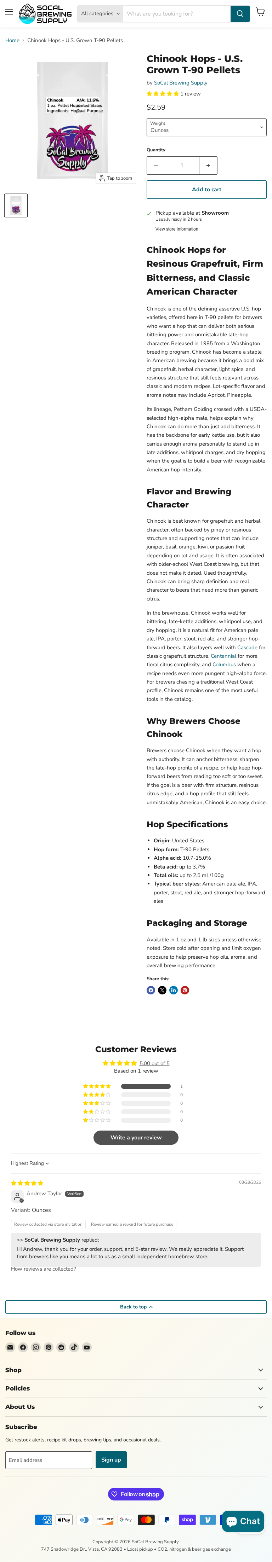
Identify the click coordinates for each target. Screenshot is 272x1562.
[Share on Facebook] (151, 990)
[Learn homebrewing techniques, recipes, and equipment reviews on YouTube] (87, 1347)
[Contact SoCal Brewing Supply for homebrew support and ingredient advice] (10, 1347)
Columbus (224, 664)
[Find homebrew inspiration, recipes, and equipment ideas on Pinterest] (48, 1347)
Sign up (111, 1460)
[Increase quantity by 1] (208, 165)
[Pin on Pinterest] (185, 990)
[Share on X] (162, 990)
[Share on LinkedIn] (173, 990)
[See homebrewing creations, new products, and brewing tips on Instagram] (36, 1347)
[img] (27, 1183)
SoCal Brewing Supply (181, 82)
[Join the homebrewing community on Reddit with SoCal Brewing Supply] (61, 1347)
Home (12, 40)
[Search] (240, 14)
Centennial (223, 656)
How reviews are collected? (43, 1268)
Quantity (156, 150)
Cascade (247, 647)
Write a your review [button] (136, 1138)
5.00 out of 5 (155, 1063)
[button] (163, 93)
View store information (176, 229)
